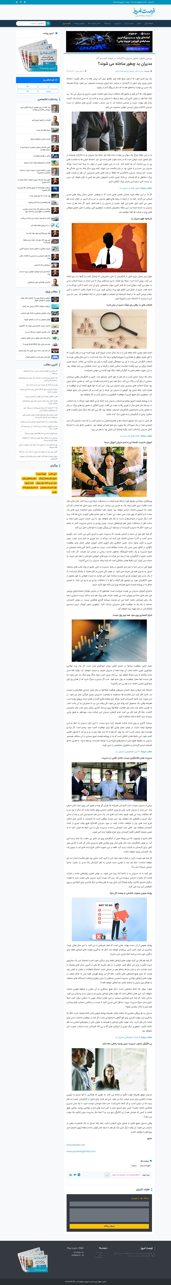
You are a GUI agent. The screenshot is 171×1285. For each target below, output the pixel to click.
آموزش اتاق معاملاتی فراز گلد (47, 478)
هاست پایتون (29, 483)
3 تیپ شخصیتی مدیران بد (128, 752)
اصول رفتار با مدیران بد (129, 188)
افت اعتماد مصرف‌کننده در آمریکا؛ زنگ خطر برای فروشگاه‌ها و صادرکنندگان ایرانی (38, 379)
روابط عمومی (146, 945)
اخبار (139, 23)
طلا (27, 86)
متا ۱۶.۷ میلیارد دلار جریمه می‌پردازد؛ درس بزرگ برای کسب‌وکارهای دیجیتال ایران (40, 409)
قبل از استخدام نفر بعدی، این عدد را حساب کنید (41, 385)
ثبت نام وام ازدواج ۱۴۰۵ (30, 487)
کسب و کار (129, 23)
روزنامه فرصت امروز (138, 401)
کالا (27, 91)
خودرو (48, 91)
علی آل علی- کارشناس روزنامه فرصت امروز (129, 71)
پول (132, 514)
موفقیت (72, 386)
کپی (107, 1174)
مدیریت (82, 523)
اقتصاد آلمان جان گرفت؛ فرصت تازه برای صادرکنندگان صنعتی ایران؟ (39, 402)
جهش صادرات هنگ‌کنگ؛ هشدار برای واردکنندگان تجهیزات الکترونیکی (38, 457)
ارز (48, 86)
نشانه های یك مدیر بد (130, 436)
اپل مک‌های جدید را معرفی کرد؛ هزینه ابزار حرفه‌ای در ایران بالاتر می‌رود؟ (38, 446)
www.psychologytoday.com (81, 1151)
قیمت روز (66, 23)
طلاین (54, 492)
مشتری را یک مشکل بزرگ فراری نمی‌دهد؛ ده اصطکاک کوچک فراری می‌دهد (39, 439)
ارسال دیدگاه (109, 1226)
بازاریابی (117, 23)
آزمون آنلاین (52, 474)
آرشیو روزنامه (79, 23)
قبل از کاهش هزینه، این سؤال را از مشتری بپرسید (41, 396)
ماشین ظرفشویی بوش (29, 478)
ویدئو (100, 1255)
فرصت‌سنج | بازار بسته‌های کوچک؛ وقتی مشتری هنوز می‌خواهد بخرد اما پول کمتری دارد (40, 416)
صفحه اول (149, 23)
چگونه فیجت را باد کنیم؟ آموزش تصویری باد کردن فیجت (38, 422)
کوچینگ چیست (41, 474)
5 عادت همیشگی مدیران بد (127, 1037)
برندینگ (107, 23)
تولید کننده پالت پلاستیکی (48, 487)
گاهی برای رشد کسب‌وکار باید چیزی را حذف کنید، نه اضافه (38, 452)
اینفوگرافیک (98, 1257)
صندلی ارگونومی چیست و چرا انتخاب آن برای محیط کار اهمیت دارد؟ (39, 427)
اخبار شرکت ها (94, 23)
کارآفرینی (112, 395)
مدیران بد (90, 155)
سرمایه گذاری (104, 600)
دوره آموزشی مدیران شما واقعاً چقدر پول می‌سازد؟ (41, 433)
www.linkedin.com (76, 1145)
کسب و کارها (85, 276)
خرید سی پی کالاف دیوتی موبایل (46, 483)
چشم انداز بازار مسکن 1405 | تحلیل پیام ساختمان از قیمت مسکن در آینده (38, 390)
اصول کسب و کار (145, 1165)
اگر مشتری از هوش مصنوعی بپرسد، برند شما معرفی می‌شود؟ (40, 372)
